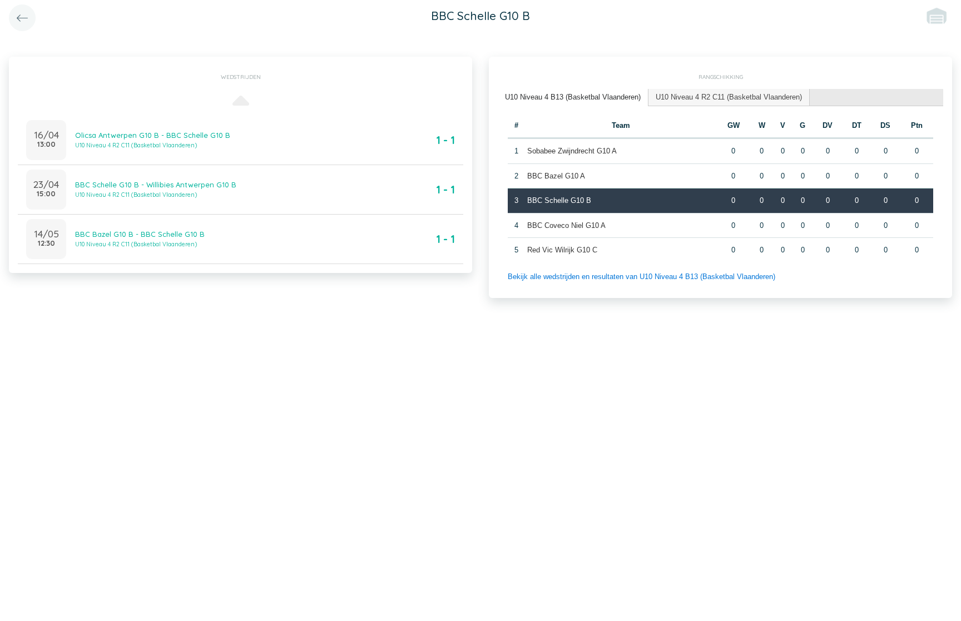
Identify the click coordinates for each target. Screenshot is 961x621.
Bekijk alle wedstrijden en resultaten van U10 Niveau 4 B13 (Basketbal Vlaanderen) (641, 276)
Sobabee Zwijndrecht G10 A (572, 151)
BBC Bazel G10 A (556, 176)
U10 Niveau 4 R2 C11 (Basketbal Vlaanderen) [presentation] (729, 97)
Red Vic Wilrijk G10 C (562, 250)
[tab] (573, 97)
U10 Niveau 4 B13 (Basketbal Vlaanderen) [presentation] (573, 97)
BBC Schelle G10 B (559, 200)
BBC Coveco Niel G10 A (566, 225)
